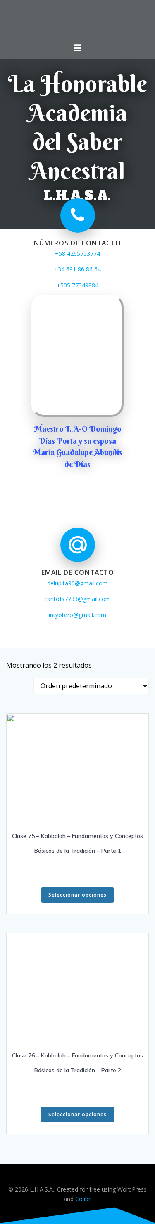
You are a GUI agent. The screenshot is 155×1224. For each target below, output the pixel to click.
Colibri (83, 1199)
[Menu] (78, 48)
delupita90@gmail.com (77, 583)
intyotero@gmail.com (77, 615)
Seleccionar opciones (77, 894)
